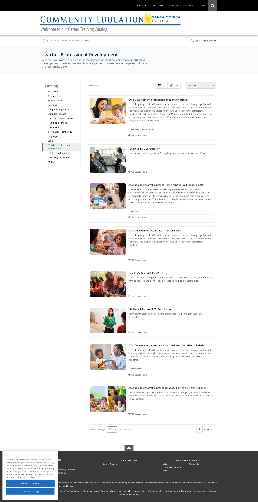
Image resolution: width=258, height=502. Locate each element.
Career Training (110, 464)
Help (165, 470)
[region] (30, 475)
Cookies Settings (30, 491)
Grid (176, 85)
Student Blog (195, 464)
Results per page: (98, 429)
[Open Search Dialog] (212, 5)
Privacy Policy (133, 494)
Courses (53, 40)
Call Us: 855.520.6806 (203, 40)
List (163, 85)
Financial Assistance (172, 467)
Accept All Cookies (30, 483)
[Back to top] (129, 462)
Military (166, 464)
